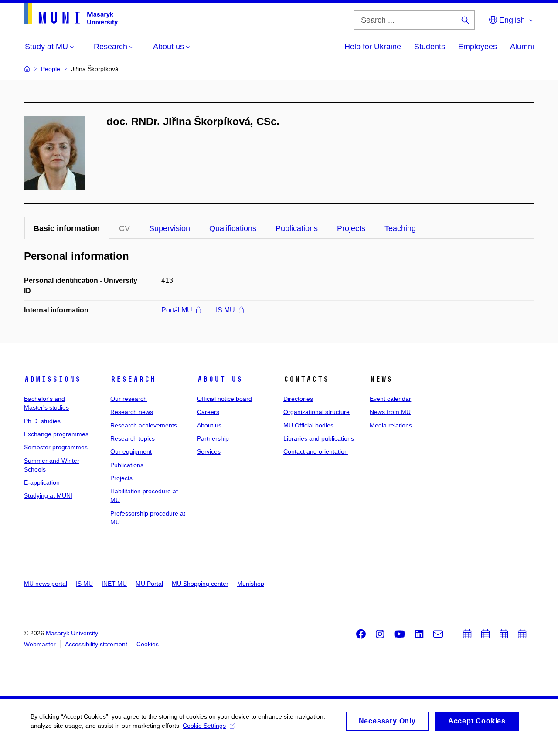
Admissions (52, 379)
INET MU (114, 583)
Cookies (147, 644)
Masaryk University (72, 633)
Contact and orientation (315, 451)
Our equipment (131, 451)
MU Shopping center (200, 583)
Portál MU (176, 310)
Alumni (522, 46)
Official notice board (224, 398)
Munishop (250, 583)
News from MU (390, 411)
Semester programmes (56, 447)
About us (219, 379)
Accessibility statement (96, 644)
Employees (477, 46)
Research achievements (143, 425)
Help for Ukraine (372, 46)
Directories (298, 398)
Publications (297, 228)
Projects (351, 228)
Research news (131, 411)
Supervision (169, 228)
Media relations (391, 425)
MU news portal (45, 583)
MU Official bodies (308, 425)
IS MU (225, 310)
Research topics (132, 438)
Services (209, 451)
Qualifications (232, 228)
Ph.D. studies (42, 420)
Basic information (67, 228)
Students (429, 46)
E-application (42, 482)
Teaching (400, 228)
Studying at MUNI (48, 495)
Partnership (213, 438)
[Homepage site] (71, 14)
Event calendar (390, 398)
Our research (128, 398)
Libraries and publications (318, 438)
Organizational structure (316, 411)
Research (133, 379)
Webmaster (40, 644)
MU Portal (149, 583)
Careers (208, 411)
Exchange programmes (56, 434)
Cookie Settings (204, 725)
